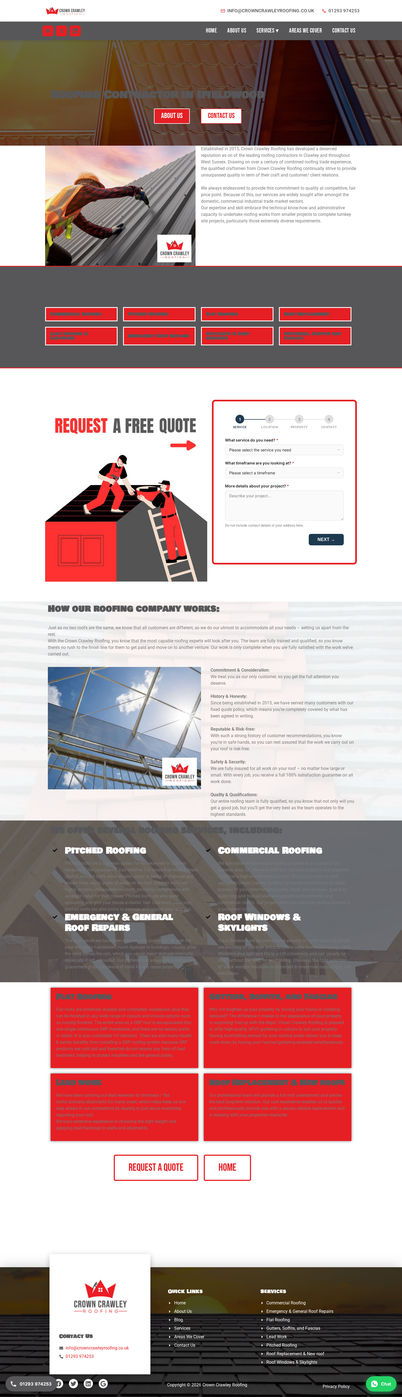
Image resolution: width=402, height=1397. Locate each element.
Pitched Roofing (148, 314)
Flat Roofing (222, 314)
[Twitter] (73, 1383)
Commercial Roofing (76, 314)
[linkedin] (75, 30)
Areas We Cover (305, 30)
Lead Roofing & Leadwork (69, 336)
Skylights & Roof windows (227, 336)
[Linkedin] (88, 1383)
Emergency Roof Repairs (158, 336)
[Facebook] (58, 1383)
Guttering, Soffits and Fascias (312, 336)
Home (211, 30)
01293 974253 (344, 10)
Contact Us (343, 30)
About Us (236, 30)
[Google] (103, 1383)
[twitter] (61, 30)
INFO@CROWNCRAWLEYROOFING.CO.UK (270, 10)
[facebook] (47, 30)
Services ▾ (268, 30)
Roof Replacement (306, 314)
